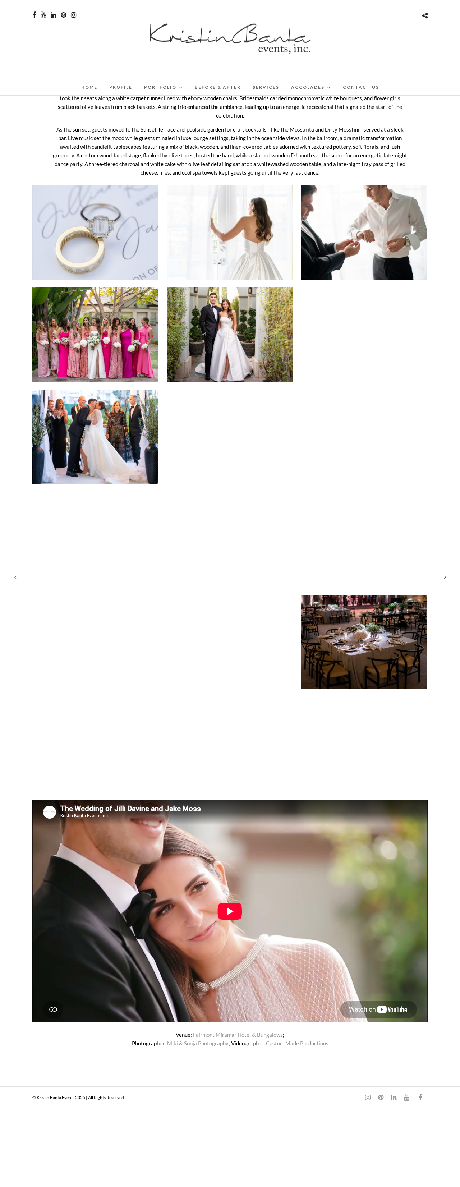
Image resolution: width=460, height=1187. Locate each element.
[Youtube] (43, 15)
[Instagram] (73, 15)
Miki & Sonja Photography (198, 1043)
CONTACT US (361, 87)
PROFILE (120, 87)
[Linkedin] (53, 15)
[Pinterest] (63, 15)
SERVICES (266, 87)
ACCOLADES (308, 87)
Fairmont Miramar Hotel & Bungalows (238, 1034)
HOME (89, 87)
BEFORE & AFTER (218, 87)
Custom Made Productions (297, 1043)
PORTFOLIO (160, 87)
